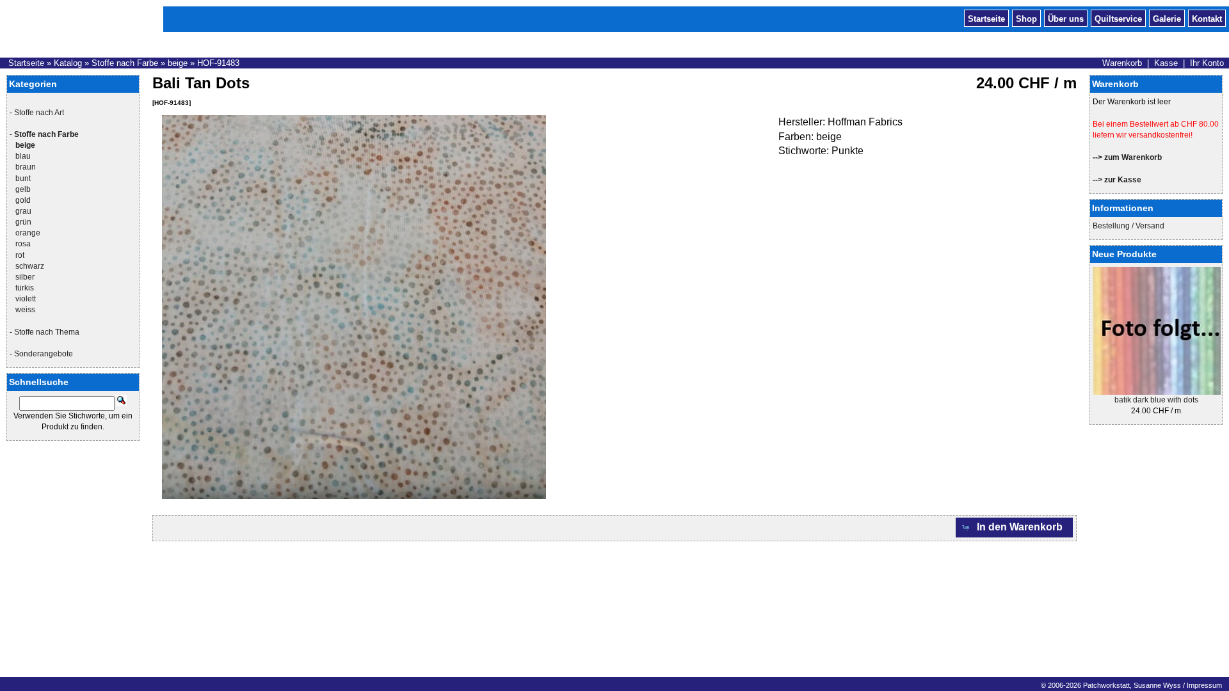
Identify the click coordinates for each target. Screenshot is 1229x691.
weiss (25, 309)
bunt (23, 178)
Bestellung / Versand (1128, 225)
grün (23, 222)
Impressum (1204, 685)
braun (25, 167)
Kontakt (1207, 18)
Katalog (68, 63)
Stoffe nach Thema (46, 332)
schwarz (29, 266)
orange (27, 232)
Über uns (1066, 18)
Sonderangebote (43, 353)
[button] (1014, 527)
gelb (23, 189)
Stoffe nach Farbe (125, 63)
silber (25, 277)
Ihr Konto (1207, 63)
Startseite (986, 18)
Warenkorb (1122, 63)
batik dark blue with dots (1156, 399)
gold (23, 200)
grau (23, 211)
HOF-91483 (218, 63)
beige (178, 63)
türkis (24, 287)
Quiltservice (1118, 18)
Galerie (1167, 18)
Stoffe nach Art (39, 112)
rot (19, 255)
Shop (1026, 18)
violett (25, 298)
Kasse (1166, 63)
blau (23, 156)
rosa (23, 243)
